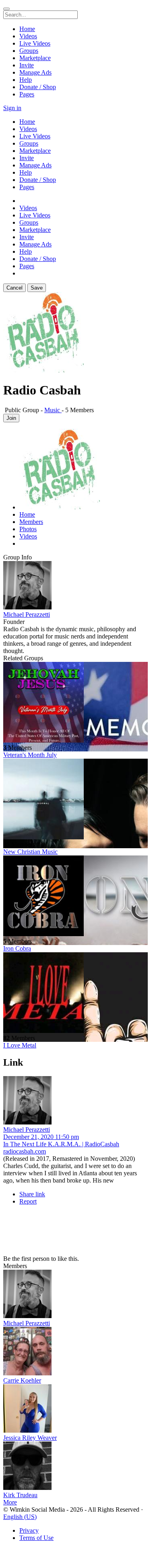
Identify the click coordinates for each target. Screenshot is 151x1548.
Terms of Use (36, 1537)
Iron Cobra (17, 948)
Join (11, 418)
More (10, 1502)
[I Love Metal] (75, 993)
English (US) (20, 1516)
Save (37, 288)
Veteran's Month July (30, 754)
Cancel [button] (14, 288)
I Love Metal (19, 1045)
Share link (32, 1194)
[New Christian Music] (75, 800)
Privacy (29, 1530)
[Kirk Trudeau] (75, 1467)
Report (28, 1201)
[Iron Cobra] (75, 896)
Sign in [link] (12, 107)
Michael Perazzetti (26, 614)
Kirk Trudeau (20, 1495)
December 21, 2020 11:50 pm (41, 1136)
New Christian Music (30, 851)
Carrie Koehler (22, 1380)
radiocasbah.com (24, 1151)
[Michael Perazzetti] (75, 586)
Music (53, 410)
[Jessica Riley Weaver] (75, 1409)
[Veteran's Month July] (75, 703)
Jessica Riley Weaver (30, 1437)
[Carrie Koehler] (75, 1352)
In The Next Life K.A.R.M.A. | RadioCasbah (61, 1144)
